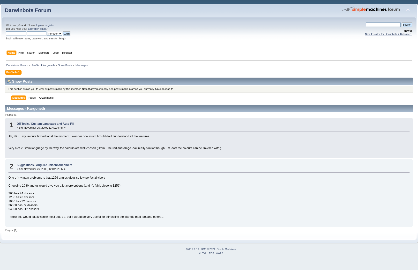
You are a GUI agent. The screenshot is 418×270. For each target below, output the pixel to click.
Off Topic (23, 123)
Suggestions (25, 165)
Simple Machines (226, 249)
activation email (37, 28)
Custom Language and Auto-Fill (52, 123)
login (39, 25)
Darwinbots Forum (28, 10)
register (49, 25)
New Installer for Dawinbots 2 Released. (388, 34)
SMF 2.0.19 (192, 249)
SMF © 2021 (208, 249)
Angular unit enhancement (54, 165)
